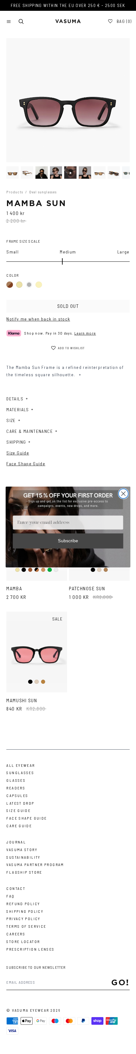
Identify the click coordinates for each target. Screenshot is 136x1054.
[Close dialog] (123, 494)
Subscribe (68, 540)
